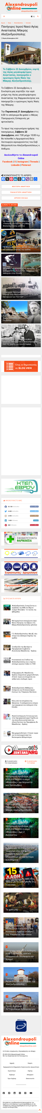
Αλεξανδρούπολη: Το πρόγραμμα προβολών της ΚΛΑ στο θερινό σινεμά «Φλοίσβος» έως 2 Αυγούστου (19, 829)
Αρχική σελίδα (21, 198)
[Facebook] (4, 1093)
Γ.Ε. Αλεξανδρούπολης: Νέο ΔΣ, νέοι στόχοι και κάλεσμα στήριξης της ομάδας (20, 248)
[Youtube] (31, 1093)
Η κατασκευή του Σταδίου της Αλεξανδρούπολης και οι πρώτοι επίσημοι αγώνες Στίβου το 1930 (24, 662)
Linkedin (15, 165)
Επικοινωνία (30, 1078)
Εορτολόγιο (12, 1071)
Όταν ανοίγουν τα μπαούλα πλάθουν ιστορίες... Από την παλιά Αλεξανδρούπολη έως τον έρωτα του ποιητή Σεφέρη (20, 341)
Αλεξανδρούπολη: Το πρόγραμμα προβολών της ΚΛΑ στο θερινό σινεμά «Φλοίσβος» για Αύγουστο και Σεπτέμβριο (19, 779)
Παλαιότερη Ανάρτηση (21, 192)
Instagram (23, 161)
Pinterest (26, 165)
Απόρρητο (30, 1075)
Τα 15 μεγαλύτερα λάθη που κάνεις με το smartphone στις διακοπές (21, 881)
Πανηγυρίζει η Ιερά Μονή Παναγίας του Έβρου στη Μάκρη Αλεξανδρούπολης (19, 807)
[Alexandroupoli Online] (21, 11)
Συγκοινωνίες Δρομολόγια (30, 1067)
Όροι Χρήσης (12, 1078)
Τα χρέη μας (12, 909)
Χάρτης (30, 1071)
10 (7, 996)
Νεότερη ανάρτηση (21, 186)
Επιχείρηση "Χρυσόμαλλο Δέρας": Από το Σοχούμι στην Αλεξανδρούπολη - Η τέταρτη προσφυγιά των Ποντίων (20, 294)
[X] (9, 1093)
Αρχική (3, 23)
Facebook (7, 161)
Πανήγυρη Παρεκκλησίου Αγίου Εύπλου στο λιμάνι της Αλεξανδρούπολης (21, 981)
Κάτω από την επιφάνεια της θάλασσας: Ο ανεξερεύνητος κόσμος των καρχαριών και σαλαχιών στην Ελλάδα (20, 270)
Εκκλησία (28, 23)
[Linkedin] (15, 1093)
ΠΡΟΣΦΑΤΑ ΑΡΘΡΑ (13, 599)
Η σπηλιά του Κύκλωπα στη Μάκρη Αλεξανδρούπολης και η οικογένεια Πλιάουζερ (17, 318)
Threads (34, 161)
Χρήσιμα (12, 1075)
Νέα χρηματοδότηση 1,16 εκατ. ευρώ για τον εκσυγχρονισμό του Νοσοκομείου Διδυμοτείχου (25, 735)
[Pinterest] (25, 1093)
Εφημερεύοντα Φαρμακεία (12, 1067)
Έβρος (9, 23)
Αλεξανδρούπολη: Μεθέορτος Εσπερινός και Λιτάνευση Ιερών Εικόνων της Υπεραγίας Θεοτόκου (24, 690)
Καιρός (30, 1063)
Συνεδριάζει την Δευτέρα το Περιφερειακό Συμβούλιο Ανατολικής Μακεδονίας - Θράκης (24, 649)
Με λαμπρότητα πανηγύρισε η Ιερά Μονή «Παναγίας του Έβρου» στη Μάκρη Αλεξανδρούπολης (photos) (19, 223)
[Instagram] (20, 1093)
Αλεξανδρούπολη (18, 23)
